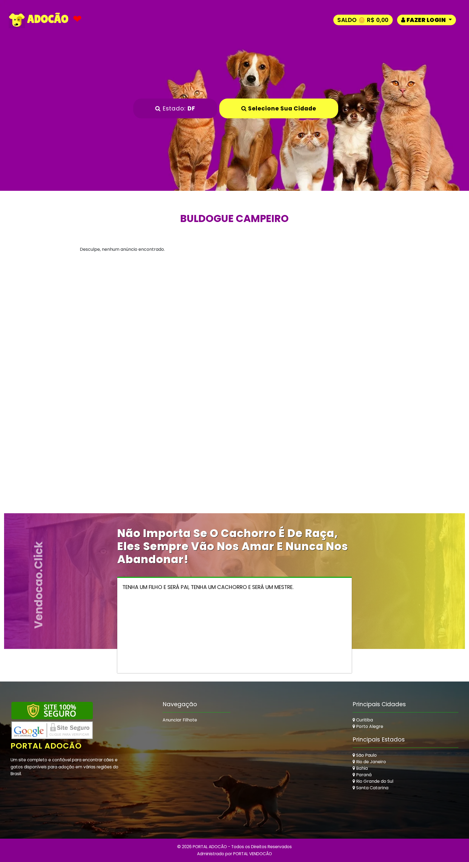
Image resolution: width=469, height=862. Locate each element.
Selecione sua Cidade (281, 108)
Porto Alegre (369, 726)
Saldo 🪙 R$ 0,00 (363, 20)
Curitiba (364, 720)
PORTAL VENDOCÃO (252, 854)
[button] (426, 20)
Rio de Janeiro (370, 762)
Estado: (178, 108)
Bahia (361, 768)
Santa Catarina (371, 788)
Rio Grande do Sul (374, 781)
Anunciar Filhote (180, 720)
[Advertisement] (234, 312)
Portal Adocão (46, 745)
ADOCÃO (46, 18)
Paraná (363, 775)
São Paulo (366, 755)
